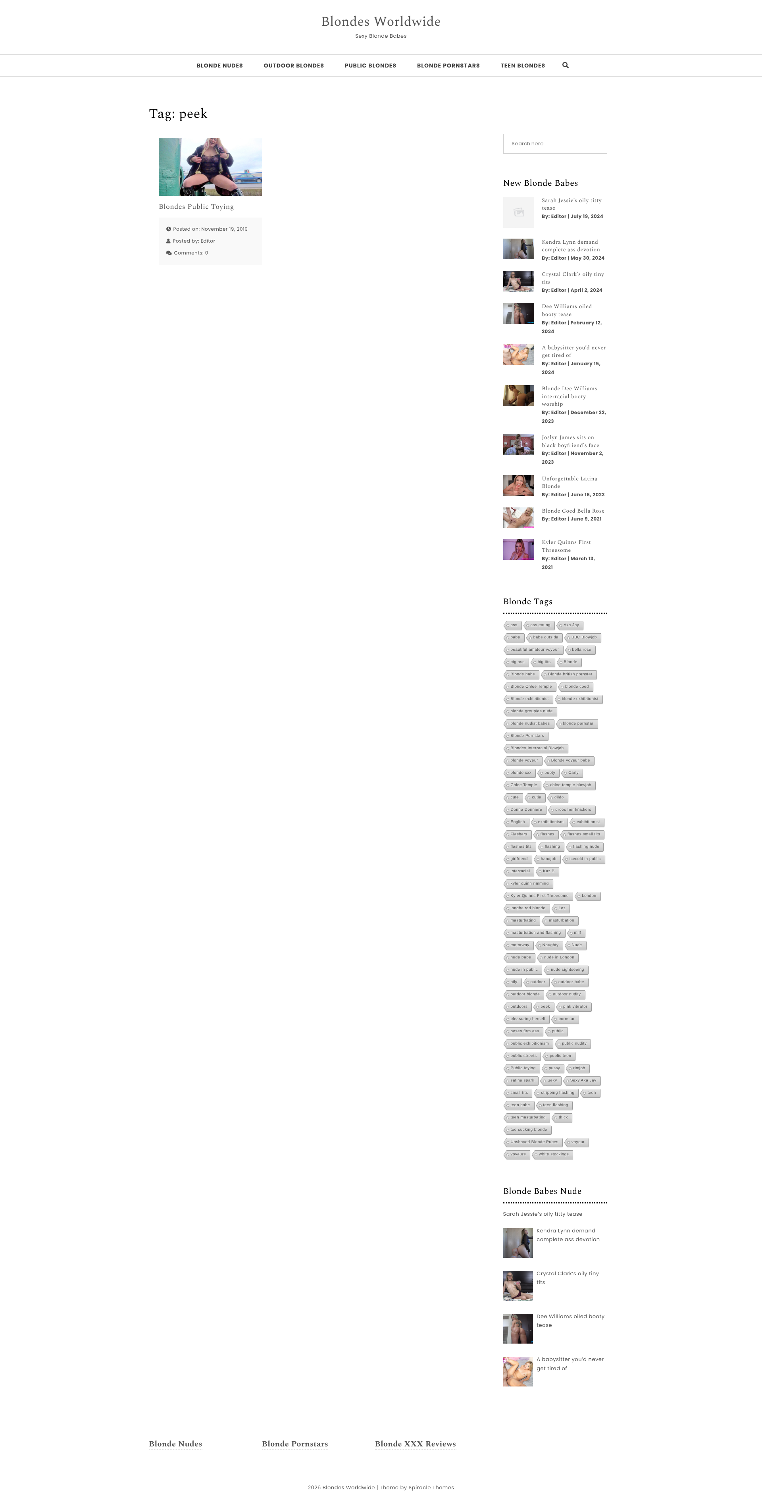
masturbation (561, 920)
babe (515, 637)
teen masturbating (528, 1117)
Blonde (570, 662)
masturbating (523, 920)
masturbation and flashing (536, 933)
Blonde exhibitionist (530, 699)
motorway (520, 945)
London (589, 896)
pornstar (566, 1019)
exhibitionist (588, 822)
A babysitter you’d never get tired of (574, 352)
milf (577, 933)
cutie (536, 797)
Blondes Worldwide (381, 22)
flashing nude (586, 847)
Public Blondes (370, 65)
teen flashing (555, 1105)
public (558, 1031)
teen (591, 1093)
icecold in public (585, 859)
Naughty (551, 945)
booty (550, 773)
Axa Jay (571, 625)
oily (514, 982)
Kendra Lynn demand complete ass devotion (571, 246)
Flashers (519, 834)
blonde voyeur (524, 760)
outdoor (538, 982)
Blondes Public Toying (196, 207)
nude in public (524, 970)
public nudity (574, 1043)
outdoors (519, 1007)
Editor (208, 241)
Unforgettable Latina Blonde (569, 483)
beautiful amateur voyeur (535, 650)
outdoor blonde (525, 994)
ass (514, 625)
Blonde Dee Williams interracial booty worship (569, 397)
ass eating (541, 625)
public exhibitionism (530, 1043)
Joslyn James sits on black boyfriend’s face (570, 441)
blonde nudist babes (530, 723)
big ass (518, 662)
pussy (554, 1068)
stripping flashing (557, 1093)
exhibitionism (551, 822)
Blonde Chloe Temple (531, 687)
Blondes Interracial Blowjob (537, 748)
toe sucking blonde (529, 1130)
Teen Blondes (522, 65)
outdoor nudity (567, 994)
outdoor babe (571, 982)
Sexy (552, 1080)
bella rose (581, 650)
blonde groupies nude (532, 711)
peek (545, 1007)
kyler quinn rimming (530, 883)
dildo (559, 797)
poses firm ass (525, 1031)
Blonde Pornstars (448, 65)
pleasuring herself (528, 1019)
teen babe (520, 1105)
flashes (547, 834)
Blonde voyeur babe (570, 760)
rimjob (579, 1068)
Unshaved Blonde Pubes (535, 1142)
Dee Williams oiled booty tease (567, 310)
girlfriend (519, 859)
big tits (544, 662)
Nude (577, 945)
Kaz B (548, 871)
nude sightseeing (567, 970)
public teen (560, 1056)
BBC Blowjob (584, 637)
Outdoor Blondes (294, 65)
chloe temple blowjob (570, 785)
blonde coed (577, 687)
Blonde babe (523, 674)
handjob (548, 859)
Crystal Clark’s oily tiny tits (573, 278)
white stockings (554, 1154)
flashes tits (521, 847)
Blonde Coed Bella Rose (573, 511)
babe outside (545, 637)
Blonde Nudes (220, 65)
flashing (552, 847)
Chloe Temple (524, 785)
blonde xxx (521, 773)
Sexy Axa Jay (583, 1080)
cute (515, 797)
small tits (519, 1093)
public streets (524, 1056)
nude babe (521, 957)
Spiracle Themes (431, 1487)
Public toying (523, 1068)
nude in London (559, 957)
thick (563, 1117)
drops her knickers (573, 810)
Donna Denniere (527, 810)
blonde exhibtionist (580, 699)
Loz (562, 908)
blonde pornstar (578, 723)
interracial (520, 871)
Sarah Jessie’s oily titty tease (572, 204)
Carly (573, 773)
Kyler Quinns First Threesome (566, 546)
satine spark (523, 1080)
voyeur (578, 1142)
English (518, 822)
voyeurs (518, 1154)
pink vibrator (575, 1007)
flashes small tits (584, 834)
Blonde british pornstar (570, 674)
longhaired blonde (528, 908)
